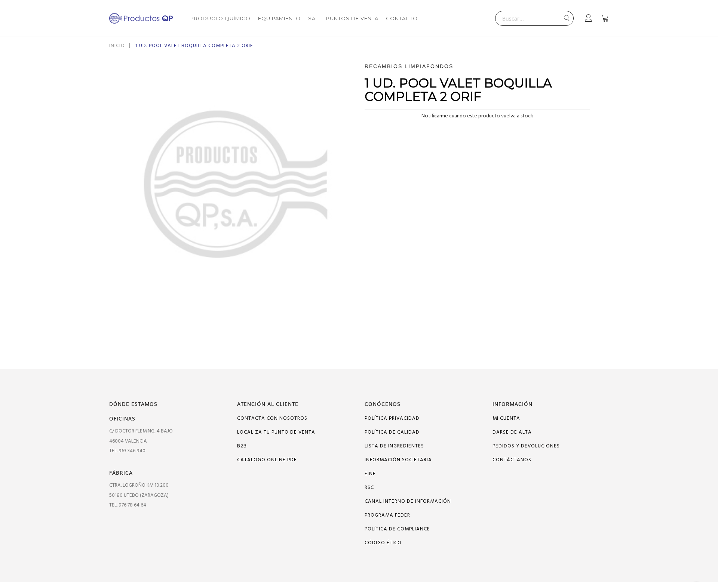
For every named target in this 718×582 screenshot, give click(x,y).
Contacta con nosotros (272, 418)
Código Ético (383, 543)
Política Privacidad (392, 418)
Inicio (117, 46)
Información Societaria (398, 460)
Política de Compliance (397, 529)
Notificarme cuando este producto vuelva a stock (477, 116)
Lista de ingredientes (394, 446)
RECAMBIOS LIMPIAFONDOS (409, 66)
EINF (370, 474)
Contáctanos (512, 460)
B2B (242, 446)
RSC (369, 488)
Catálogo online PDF (267, 460)
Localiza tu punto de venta (276, 432)
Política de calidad (392, 432)
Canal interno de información (408, 501)
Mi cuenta (506, 418)
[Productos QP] (141, 18)
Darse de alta (512, 432)
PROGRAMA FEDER (387, 515)
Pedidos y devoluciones (526, 446)
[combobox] (534, 18)
